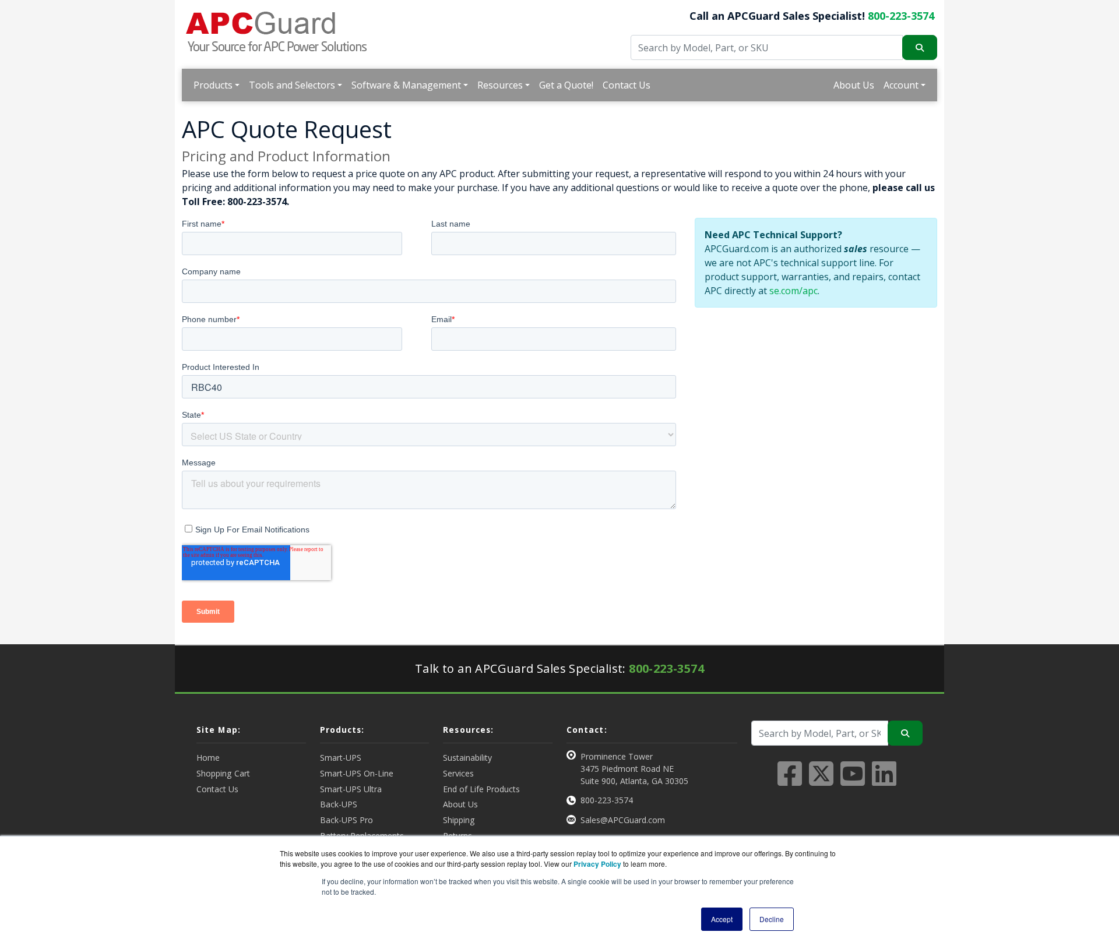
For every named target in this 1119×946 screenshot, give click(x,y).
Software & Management (406, 85)
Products (213, 85)
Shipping (459, 819)
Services (458, 773)
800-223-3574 (901, 16)
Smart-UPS (340, 757)
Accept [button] (722, 919)
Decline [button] (771, 919)
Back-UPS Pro (346, 819)
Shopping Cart (223, 773)
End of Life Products (481, 789)
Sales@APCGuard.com (622, 819)
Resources (500, 85)
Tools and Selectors (292, 85)
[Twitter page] (821, 780)
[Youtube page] (852, 780)
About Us (853, 85)
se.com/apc (793, 290)
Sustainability (467, 757)
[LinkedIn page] (884, 780)
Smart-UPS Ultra (351, 789)
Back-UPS (338, 804)
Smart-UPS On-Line (356, 773)
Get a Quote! (566, 85)
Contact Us (626, 85)
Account (901, 85)
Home (208, 757)
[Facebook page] (789, 780)
